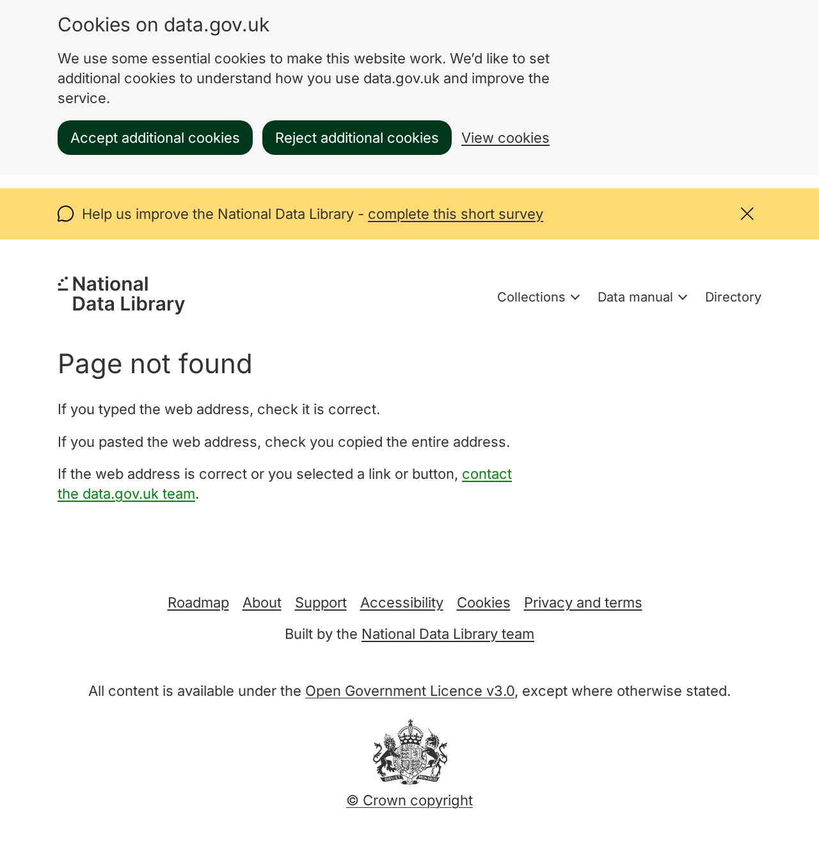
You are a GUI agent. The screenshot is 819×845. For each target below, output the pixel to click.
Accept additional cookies (155, 137)
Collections (531, 297)
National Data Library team (448, 633)
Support (321, 602)
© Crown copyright (409, 800)
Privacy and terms (583, 602)
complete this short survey (455, 213)
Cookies (484, 602)
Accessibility (401, 602)
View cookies (505, 137)
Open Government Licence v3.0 (409, 690)
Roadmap (198, 602)
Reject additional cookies (357, 137)
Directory (733, 297)
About (262, 602)
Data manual (635, 297)
